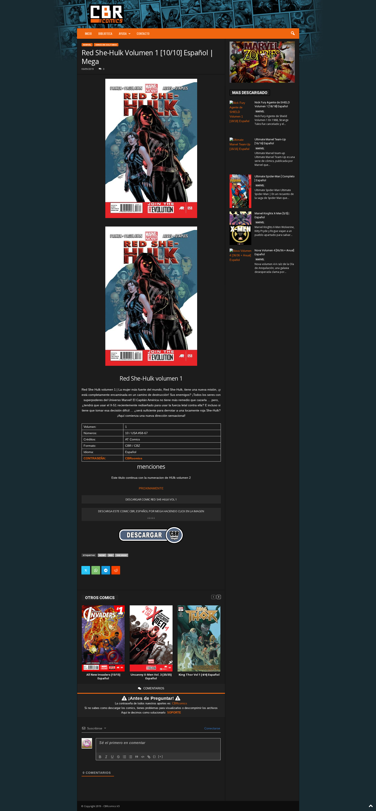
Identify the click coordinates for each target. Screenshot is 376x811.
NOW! (102, 555)
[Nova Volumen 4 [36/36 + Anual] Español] (240, 265)
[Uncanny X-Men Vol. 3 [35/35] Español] (151, 638)
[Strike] (118, 756)
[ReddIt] (115, 570)
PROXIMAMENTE (151, 488)
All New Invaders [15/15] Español (103, 676)
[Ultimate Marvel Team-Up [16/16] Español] (240, 154)
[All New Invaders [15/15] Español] (103, 638)
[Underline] (112, 756)
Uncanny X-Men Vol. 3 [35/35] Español (151, 676)
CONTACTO (143, 33)
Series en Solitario (106, 44)
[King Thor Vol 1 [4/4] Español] (199, 638)
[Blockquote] (137, 756)
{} (154, 756)
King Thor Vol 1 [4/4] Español (199, 675)
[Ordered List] (124, 756)
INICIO (88, 33)
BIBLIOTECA (105, 33)
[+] (160, 756)
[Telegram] (105, 570)
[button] (292, 33)
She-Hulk (121, 555)
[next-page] (219, 596)
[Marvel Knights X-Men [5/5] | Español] (240, 228)
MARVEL (87, 44)
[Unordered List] (131, 756)
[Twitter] (85, 570)
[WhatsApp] (95, 570)
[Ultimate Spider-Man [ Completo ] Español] (240, 191)
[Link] (149, 756)
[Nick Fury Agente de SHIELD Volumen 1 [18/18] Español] (240, 117)
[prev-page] (213, 596)
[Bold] (100, 756)
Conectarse (211, 728)
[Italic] (106, 756)
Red (111, 555)
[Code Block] (143, 756)
